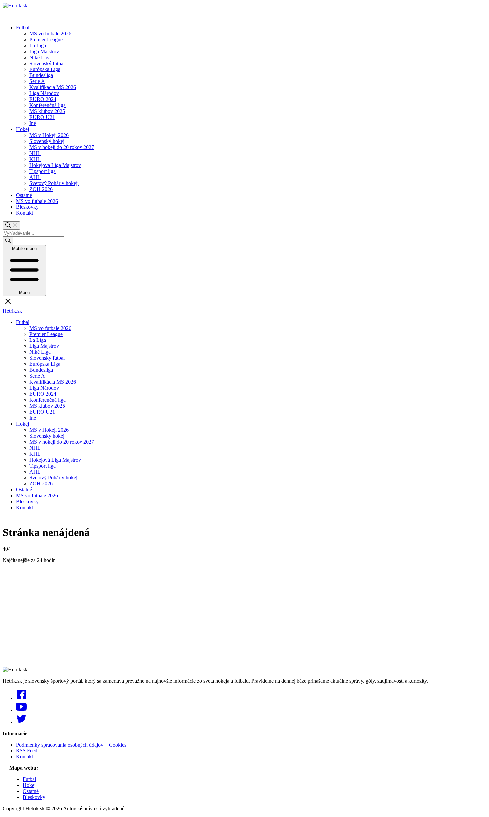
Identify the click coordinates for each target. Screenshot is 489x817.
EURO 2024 (42, 99)
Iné (32, 123)
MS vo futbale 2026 (50, 33)
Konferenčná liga (47, 105)
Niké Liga (40, 57)
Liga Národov (44, 93)
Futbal (22, 27)
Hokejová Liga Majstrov (55, 165)
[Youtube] (21, 710)
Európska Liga (44, 69)
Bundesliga (41, 75)
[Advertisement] (202, 615)
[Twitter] (21, 722)
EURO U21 (42, 117)
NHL (35, 153)
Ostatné (24, 195)
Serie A (37, 81)
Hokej (22, 129)
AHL (35, 177)
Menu (24, 270)
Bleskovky (27, 207)
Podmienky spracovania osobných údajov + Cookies (71, 745)
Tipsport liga (42, 171)
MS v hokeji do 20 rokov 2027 (61, 147)
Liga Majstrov (44, 51)
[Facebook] (21, 698)
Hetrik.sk (12, 311)
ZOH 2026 (41, 189)
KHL (35, 159)
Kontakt (24, 213)
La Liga (37, 45)
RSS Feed (26, 750)
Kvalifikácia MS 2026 (52, 87)
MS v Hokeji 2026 (49, 135)
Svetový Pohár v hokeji (54, 183)
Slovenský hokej (46, 141)
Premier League (46, 39)
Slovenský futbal (47, 63)
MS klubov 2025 (47, 111)
